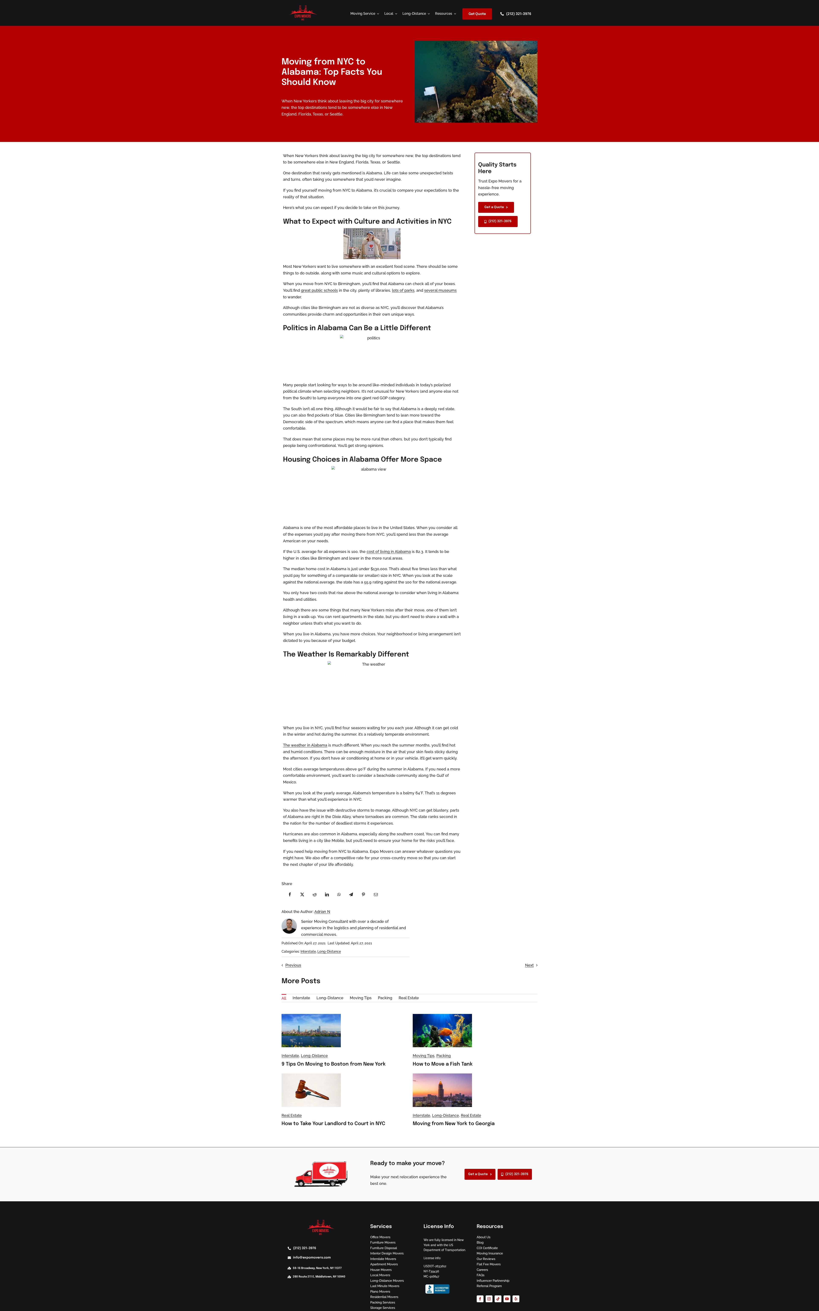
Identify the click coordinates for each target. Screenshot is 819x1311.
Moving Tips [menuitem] (361, 998)
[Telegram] (351, 894)
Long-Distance (329, 951)
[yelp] (516, 1298)
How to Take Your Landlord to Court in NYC (333, 1123)
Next (529, 965)
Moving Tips (423, 1055)
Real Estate (292, 1115)
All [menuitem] (284, 998)
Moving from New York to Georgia (454, 1123)
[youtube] (507, 1298)
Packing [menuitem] (385, 998)
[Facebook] (290, 894)
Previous (293, 965)
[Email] (376, 894)
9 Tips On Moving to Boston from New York (334, 1064)
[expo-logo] (303, 6)
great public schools (319, 290)
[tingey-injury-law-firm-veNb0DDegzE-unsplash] (311, 1075)
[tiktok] (498, 1298)
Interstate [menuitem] (301, 998)
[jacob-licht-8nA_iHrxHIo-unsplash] (311, 1016)
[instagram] (489, 1298)
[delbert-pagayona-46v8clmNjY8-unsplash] (442, 1016)
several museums (440, 290)
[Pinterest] (363, 894)
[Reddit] (315, 894)
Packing (443, 1055)
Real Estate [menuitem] (409, 998)
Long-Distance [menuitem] (330, 998)
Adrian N (322, 911)
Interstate (308, 951)
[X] (302, 894)
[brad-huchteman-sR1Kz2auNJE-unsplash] (442, 1075)
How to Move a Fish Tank (443, 1064)
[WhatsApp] (339, 894)
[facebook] (480, 1298)
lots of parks (403, 290)
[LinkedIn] (327, 894)
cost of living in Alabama (389, 551)
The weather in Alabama (305, 745)
